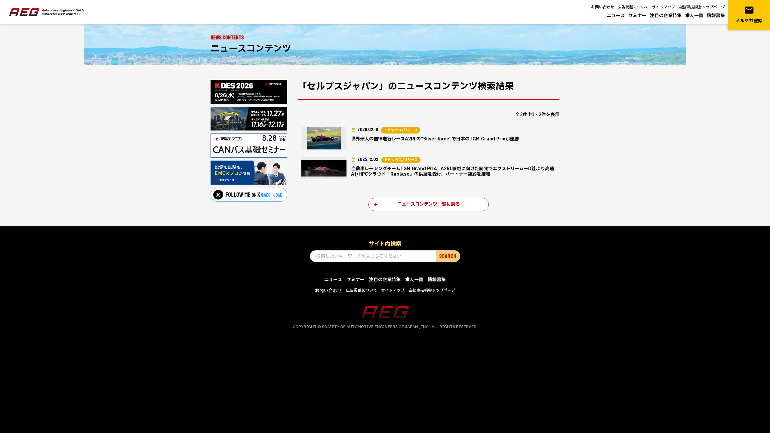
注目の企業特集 (666, 15)
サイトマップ (663, 7)
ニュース (616, 15)
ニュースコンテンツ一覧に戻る (428, 204)
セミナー (637, 15)
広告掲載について (633, 7)
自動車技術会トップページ (701, 7)
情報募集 (716, 15)
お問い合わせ (602, 7)
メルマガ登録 (748, 14)
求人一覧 (694, 15)
